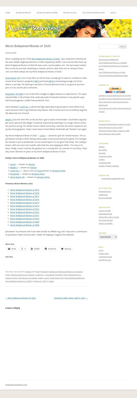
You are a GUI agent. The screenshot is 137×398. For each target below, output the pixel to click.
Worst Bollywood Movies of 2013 (24, 209)
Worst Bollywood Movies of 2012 (24, 212)
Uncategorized (105, 162)
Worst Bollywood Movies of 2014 (24, 206)
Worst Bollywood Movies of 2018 (24, 193)
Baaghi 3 (9, 119)
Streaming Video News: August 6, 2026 (114, 131)
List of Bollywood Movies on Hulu (112, 72)
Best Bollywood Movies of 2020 (45, 59)
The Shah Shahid (106, 220)
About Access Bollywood (108, 59)
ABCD (36, 81)
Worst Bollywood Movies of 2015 (24, 202)
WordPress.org (105, 260)
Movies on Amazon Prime (47, 13)
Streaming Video (105, 156)
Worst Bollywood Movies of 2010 (24, 218)
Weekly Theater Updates (109, 166)
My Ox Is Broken (105, 198)
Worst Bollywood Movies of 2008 (24, 225)
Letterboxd (103, 194)
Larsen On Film (105, 210)
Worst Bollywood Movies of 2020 (18, 281)
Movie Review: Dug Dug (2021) (111, 127)
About (113, 13)
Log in (101, 250)
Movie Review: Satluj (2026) (109, 134)
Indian (40, 278)
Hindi (65, 275)
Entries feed (104, 253)
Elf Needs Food (105, 191)
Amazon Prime (59, 170)
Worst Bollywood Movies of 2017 (24, 196)
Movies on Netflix (23, 13)
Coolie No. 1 (25, 107)
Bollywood (53, 271)
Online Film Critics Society (109, 217)
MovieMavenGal (105, 214)
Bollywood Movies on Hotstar (23, 275)
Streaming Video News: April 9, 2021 (71, 298)
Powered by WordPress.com (16, 385)
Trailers (102, 159)
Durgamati (14, 174)
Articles (28, 271)
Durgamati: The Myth (14, 94)
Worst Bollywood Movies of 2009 (24, 222)
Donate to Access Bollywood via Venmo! (115, 99)
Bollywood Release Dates (94, 13)
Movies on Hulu (70, 13)
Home (7, 13)
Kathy (51, 281)
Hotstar (31, 164)
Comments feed (105, 257)
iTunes (39, 170)
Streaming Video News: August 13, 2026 (114, 124)
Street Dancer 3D (17, 177)
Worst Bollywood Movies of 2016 (24, 199)
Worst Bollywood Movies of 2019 (24, 190)
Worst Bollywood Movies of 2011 (24, 215)
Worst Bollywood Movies (74, 278)
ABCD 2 (52, 81)
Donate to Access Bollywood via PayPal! (115, 95)
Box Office (103, 150)
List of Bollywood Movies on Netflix (113, 63)
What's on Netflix (106, 223)
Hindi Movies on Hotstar (27, 278)
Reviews (102, 153)
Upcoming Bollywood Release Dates (113, 75)
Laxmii (42, 135)
